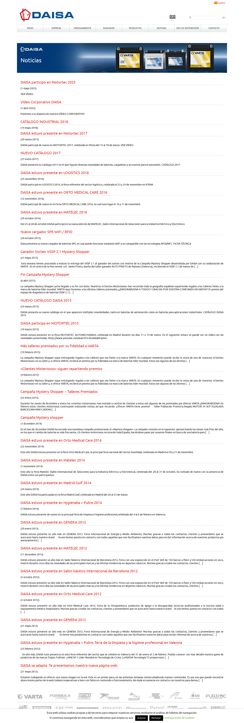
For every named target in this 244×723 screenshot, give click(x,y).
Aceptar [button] (141, 718)
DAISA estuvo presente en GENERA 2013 (53, 522)
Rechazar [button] (156, 718)
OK (223, 18)
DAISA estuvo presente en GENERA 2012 (53, 620)
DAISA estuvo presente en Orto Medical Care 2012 (61, 594)
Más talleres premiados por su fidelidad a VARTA (60, 346)
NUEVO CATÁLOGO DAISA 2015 (46, 300)
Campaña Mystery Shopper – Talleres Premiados (59, 392)
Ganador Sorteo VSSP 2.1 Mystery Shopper (55, 252)
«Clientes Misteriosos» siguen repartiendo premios (61, 369)
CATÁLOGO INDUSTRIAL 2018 (44, 122)
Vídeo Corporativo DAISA (41, 102)
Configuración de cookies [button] (179, 717)
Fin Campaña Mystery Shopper (45, 275)
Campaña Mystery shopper (42, 418)
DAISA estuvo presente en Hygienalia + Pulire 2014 (61, 503)
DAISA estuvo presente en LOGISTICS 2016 (55, 173)
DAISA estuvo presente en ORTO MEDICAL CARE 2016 (64, 192)
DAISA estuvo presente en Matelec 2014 (53, 460)
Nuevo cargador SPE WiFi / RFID (46, 232)
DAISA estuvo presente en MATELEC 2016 (54, 212)
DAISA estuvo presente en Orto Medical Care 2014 (61, 440)
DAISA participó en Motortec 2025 (48, 82)
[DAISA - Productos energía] (47, 22)
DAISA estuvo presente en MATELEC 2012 (54, 548)
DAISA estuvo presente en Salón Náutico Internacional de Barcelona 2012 (79, 571)
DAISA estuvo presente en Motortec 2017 (54, 133)
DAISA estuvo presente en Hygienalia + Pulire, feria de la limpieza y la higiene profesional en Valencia (101, 643)
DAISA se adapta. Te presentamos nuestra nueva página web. (69, 665)
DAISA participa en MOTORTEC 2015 (50, 323)
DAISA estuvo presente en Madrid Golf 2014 (56, 483)
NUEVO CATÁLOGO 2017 (41, 153)
